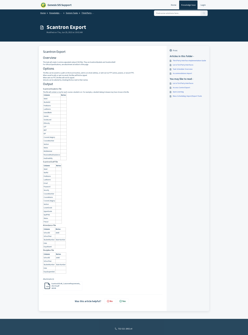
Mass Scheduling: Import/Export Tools (187, 96)
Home (173, 5)
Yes (124, 301)
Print (175, 50)
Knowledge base (188, 5)
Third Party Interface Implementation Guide (189, 60)
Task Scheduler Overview (182, 69)
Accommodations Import (182, 73)
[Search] (204, 13)
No (111, 301)
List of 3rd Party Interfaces (183, 65)
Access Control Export (181, 87)
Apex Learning (178, 92)
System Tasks (72, 13)
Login (203, 5)
